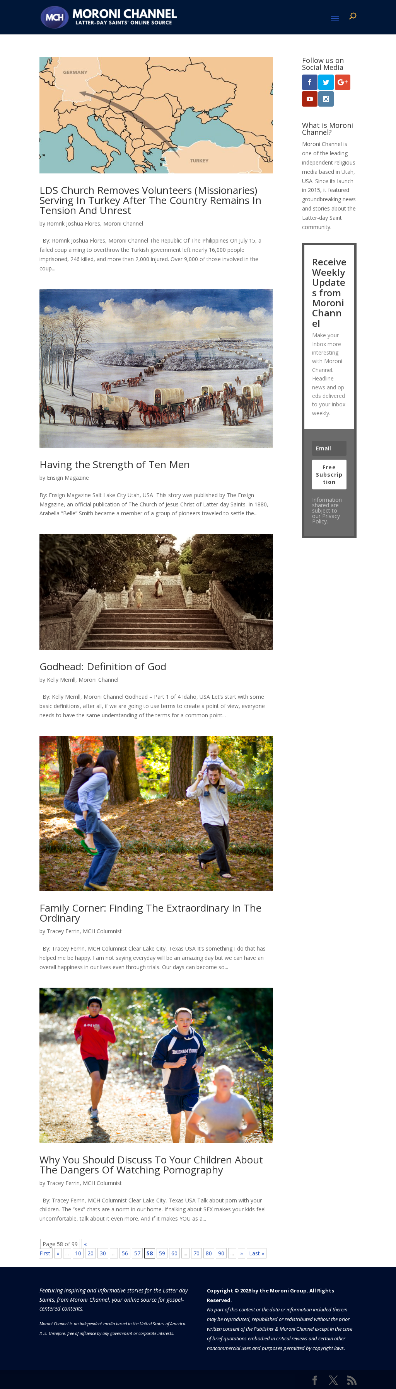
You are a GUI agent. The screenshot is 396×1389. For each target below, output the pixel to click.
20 (90, 1253)
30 (103, 1253)
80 (209, 1253)
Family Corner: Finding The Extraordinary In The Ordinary (150, 913)
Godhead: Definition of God (102, 666)
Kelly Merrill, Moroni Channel (82, 679)
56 (125, 1253)
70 (196, 1253)
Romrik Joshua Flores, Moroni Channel (95, 223)
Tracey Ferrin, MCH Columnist (84, 931)
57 (137, 1253)
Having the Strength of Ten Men (114, 464)
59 (162, 1253)
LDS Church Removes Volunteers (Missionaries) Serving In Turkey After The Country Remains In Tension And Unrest (150, 200)
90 (221, 1253)
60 (174, 1253)
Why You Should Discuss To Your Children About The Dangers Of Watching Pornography (151, 1165)
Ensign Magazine (68, 477)
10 (78, 1253)
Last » (256, 1253)
